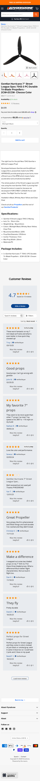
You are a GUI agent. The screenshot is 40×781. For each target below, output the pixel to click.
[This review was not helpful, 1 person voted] (31, 665)
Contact (23, 756)
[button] (20, 118)
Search (16, 756)
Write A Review (20, 306)
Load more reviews (20, 679)
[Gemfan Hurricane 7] (4, 75)
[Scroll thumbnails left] (2, 75)
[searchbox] (11, 315)
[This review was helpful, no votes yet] (27, 352)
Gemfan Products (11, 207)
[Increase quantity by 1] (19, 133)
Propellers (18, 205)
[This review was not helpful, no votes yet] (31, 352)
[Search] (36, 14)
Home (3, 24)
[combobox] (17, 14)
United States (19, 738)
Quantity (4, 128)
